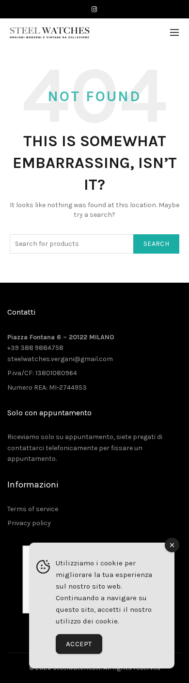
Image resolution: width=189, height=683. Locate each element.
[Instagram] (94, 9)
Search (156, 244)
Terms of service (32, 509)
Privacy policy (29, 523)
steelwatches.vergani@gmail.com (60, 359)
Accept (79, 643)
